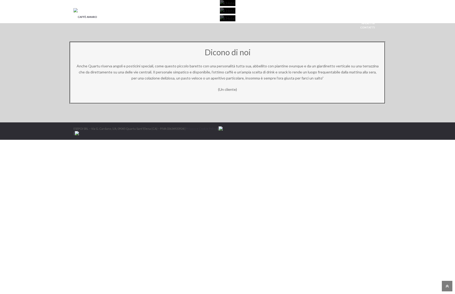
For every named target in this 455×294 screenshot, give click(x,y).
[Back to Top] (446, 285)
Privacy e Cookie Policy (201, 128)
